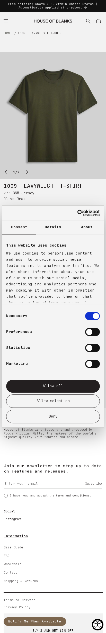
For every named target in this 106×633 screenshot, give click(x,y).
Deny (53, 416)
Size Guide (13, 547)
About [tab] (87, 227)
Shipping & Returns (21, 581)
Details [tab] (53, 227)
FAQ (7, 556)
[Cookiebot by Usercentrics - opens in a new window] (77, 213)
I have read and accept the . (50, 495)
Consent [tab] (19, 227)
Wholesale (13, 564)
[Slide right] (27, 172)
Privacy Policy (17, 607)
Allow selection (53, 401)
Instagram (12, 519)
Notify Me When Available (34, 621)
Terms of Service (20, 600)
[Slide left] (5, 172)
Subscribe (93, 483)
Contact (10, 572)
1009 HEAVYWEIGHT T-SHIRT (40, 33)
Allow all (53, 386)
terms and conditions (73, 495)
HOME (7, 33)
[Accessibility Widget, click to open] (97, 624)
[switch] (92, 332)
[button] (6, 21)
